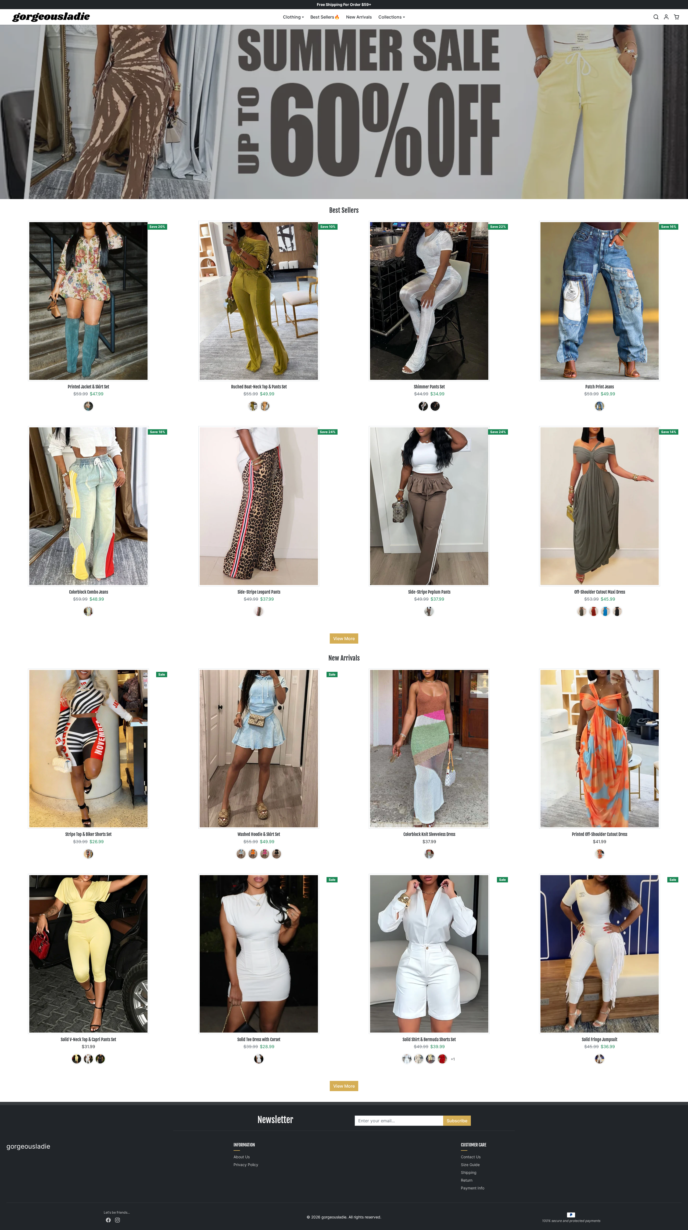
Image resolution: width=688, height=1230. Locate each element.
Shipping (468, 1172)
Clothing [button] (292, 17)
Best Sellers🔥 (325, 17)
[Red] (88, 854)
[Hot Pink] (264, 854)
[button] (656, 17)
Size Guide (470, 1164)
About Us (242, 1157)
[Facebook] (108, 1219)
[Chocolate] (429, 611)
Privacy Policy (246, 1164)
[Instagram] (117, 1219)
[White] (423, 406)
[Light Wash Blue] (88, 611)
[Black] (435, 406)
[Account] (666, 17)
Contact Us (471, 1157)
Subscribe (457, 1120)
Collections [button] (390, 17)
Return (466, 1180)
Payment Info (472, 1188)
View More (344, 638)
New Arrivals (359, 17)
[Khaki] (88, 406)
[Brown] (258, 611)
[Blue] (599, 406)
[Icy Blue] (241, 854)
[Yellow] (76, 1059)
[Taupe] (581, 611)
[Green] (253, 406)
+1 (453, 1059)
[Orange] (264, 406)
